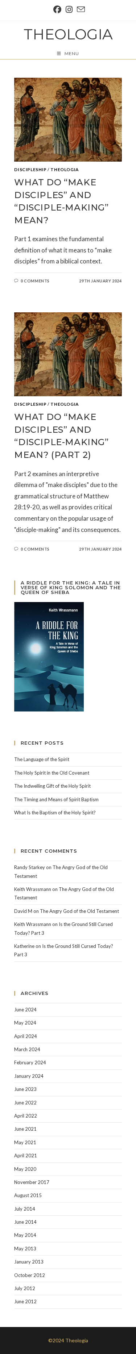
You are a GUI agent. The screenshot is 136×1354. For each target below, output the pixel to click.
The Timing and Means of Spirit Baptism (56, 799)
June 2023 (25, 1089)
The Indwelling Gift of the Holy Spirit (52, 786)
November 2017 (31, 1182)
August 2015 (28, 1195)
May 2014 (25, 1235)
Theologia (68, 34)
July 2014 (24, 1209)
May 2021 (25, 1142)
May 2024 (25, 1023)
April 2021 (25, 1155)
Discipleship (30, 169)
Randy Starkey (29, 867)
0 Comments (35, 280)
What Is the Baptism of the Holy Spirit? (55, 812)
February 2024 (30, 1062)
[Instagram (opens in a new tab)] (69, 9)
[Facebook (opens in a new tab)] (57, 9)
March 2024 (27, 1049)
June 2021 (25, 1129)
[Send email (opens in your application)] (80, 9)
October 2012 (29, 1275)
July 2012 (24, 1288)
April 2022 (25, 1116)
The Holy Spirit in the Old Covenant (51, 773)
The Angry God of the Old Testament (79, 911)
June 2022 (25, 1103)
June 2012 (25, 1301)
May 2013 (25, 1248)
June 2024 (25, 1009)
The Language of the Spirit (41, 759)
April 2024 (25, 1036)
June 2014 (25, 1222)
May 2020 (25, 1169)
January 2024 (29, 1076)
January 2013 (29, 1262)
